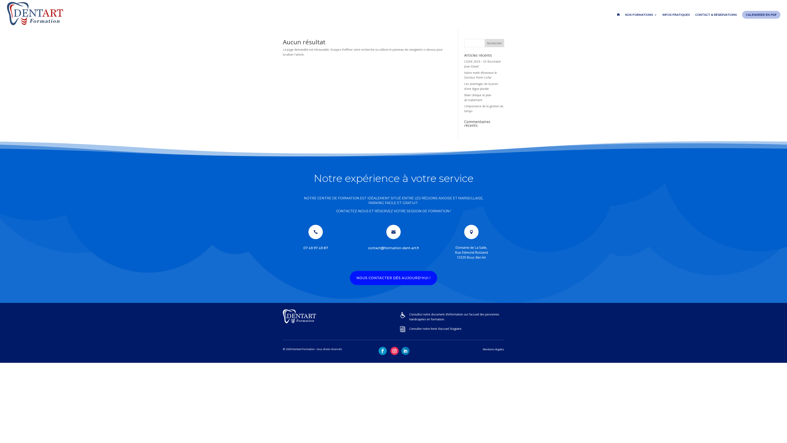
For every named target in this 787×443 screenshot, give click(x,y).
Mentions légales (493, 349)
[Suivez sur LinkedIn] (405, 351)
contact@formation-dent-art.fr (393, 248)
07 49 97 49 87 (315, 248)
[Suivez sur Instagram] (394, 351)
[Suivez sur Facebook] (383, 351)
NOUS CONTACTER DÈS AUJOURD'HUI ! (393, 278)
